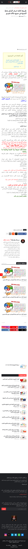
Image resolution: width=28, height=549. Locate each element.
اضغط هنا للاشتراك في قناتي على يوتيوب (15, 170)
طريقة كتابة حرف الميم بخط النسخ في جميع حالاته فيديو (15, 314)
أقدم (25, 322)
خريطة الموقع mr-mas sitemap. (12, 364)
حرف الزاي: (16, 66)
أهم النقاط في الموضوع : (15, 55)
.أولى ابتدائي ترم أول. (17, 230)
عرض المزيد (4, 263)
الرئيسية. (20, 545)
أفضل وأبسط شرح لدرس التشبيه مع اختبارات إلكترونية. (11, 392)
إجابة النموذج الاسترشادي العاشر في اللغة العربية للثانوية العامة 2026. (11, 436)
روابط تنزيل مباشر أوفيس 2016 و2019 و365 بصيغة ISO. (10, 430)
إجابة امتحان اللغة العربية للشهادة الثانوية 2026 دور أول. (10, 405)
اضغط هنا (24, 153)
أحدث (3, 322)
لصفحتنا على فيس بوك (11, 179)
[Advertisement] (14, 33)
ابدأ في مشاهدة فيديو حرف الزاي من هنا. (14, 147)
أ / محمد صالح (7, 240)
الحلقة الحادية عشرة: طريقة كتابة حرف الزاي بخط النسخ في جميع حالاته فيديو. (14, 61)
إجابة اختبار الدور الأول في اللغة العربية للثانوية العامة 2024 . (11, 411)
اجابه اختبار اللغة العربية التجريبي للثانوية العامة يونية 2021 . (10, 417)
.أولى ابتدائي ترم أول (9, 7)
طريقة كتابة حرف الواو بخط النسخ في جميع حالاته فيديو (15, 297)
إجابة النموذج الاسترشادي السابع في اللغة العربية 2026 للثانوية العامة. (10, 386)
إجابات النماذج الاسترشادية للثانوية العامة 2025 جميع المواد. (10, 424)
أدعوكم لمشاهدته (23, 494)
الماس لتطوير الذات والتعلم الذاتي (20, 7)
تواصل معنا (8, 545)
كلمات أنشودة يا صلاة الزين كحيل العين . (10, 379)
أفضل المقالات (23, 375)
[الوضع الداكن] (1, 274)
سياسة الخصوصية (14, 546)
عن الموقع (14, 545)
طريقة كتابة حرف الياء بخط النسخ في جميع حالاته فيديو (15, 279)
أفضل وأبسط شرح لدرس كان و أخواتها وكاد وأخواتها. (11, 398)
